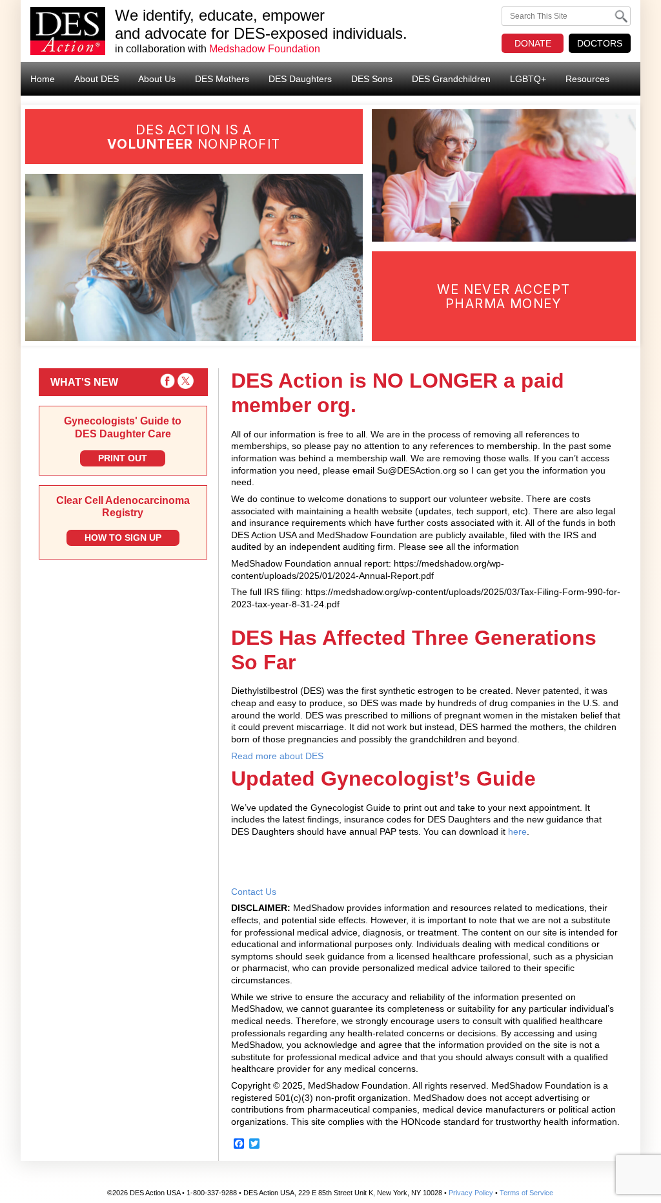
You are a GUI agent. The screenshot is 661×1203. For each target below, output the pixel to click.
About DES (96, 79)
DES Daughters (300, 79)
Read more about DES (277, 756)
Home (42, 79)
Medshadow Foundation (264, 48)
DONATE (532, 43)
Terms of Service (526, 1193)
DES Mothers (222, 79)
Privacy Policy (471, 1193)
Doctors (599, 43)
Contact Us (253, 891)
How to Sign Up (123, 537)
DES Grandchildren (451, 79)
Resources (587, 79)
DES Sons (371, 79)
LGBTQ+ (528, 79)
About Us (157, 79)
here (517, 831)
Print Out (122, 458)
